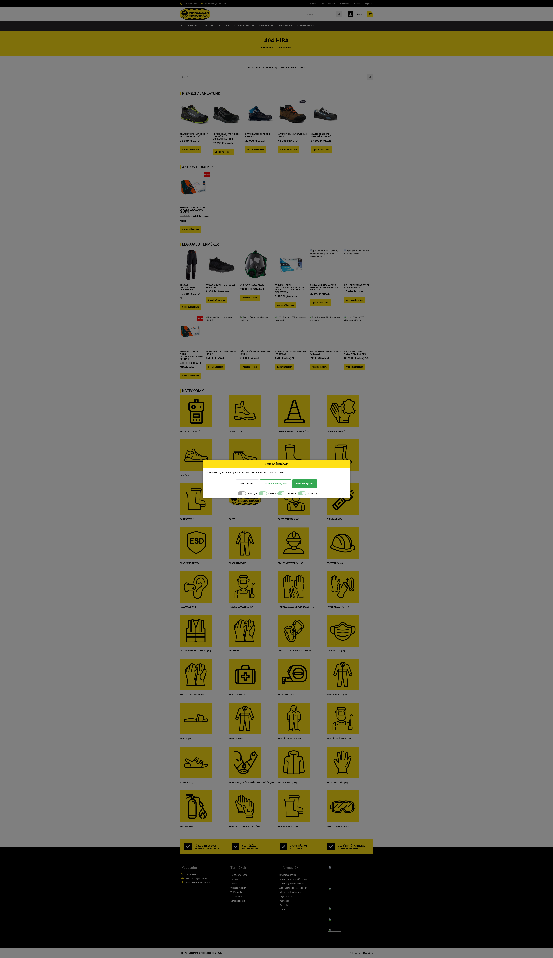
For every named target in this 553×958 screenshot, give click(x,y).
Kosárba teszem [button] (250, 298)
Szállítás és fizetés (328, 4)
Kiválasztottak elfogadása (276, 483)
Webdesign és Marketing (361, 953)
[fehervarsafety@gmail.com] (202, 4)
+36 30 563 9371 (191, 4)
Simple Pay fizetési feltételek (291, 883)
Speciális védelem (244, 26)
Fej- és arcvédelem (190, 26)
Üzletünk (357, 4)
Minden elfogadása (305, 483)
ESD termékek (285, 26)
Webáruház (344, 4)
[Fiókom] (350, 14)
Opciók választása (190, 149)
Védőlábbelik (266, 26)
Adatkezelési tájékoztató (290, 892)
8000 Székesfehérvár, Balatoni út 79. (200, 882)
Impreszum (284, 901)
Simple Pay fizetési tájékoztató (293, 879)
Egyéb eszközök (306, 26)
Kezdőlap (312, 4)
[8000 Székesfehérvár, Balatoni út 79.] (182, 882)
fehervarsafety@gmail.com (215, 4)
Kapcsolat (369, 4)
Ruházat (209, 26)
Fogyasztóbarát (286, 896)
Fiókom (358, 14)
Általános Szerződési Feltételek (293, 888)
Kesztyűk (224, 26)
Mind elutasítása (247, 483)
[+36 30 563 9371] (181, 4)
